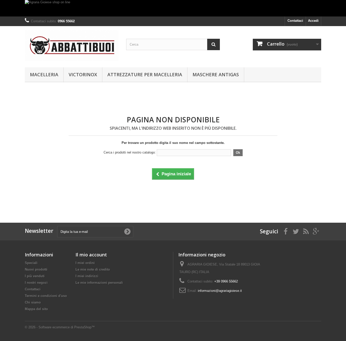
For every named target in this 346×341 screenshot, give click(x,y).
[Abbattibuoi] (72, 45)
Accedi (313, 21)
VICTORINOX (83, 74)
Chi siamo (33, 302)
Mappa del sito (36, 309)
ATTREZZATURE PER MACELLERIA (144, 74)
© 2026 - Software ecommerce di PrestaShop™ (60, 327)
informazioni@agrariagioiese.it (220, 291)
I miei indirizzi (86, 276)
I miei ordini (85, 263)
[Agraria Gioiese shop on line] (173, 8)
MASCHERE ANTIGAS (216, 74)
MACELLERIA (44, 74)
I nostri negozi (36, 283)
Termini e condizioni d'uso (46, 296)
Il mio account (91, 255)
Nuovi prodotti (36, 269)
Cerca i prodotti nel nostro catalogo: (130, 152)
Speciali (31, 263)
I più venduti (35, 276)
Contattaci (295, 21)
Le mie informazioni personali (99, 283)
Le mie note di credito (92, 269)
